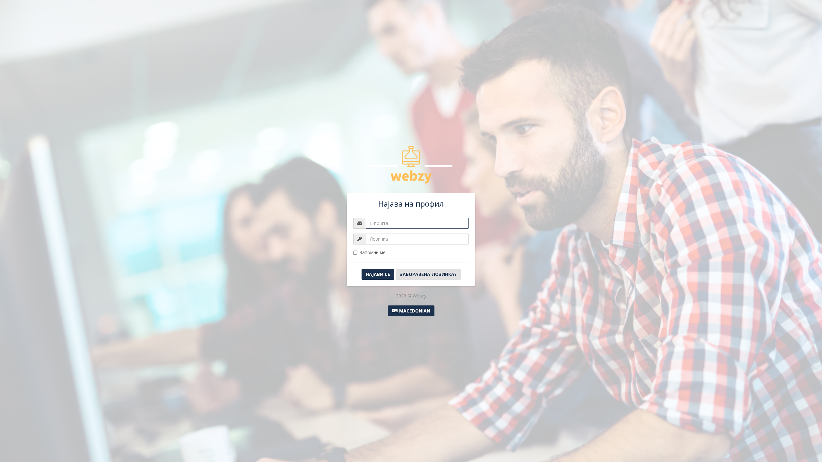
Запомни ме (373, 252)
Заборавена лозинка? (428, 274)
